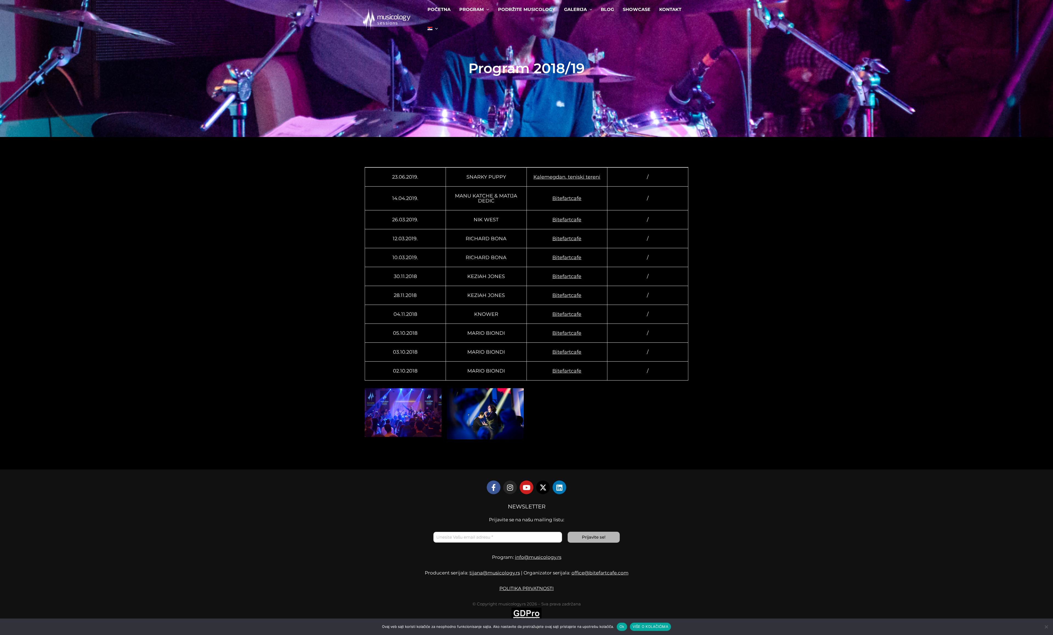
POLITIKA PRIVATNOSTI (526, 588)
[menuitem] (432, 28)
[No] (1046, 627)
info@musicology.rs (538, 557)
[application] (486, 9)
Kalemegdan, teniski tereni (566, 177)
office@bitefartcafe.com (600, 573)
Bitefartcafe (566, 198)
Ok (621, 626)
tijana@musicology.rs (494, 573)
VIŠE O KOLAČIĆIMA (650, 626)
